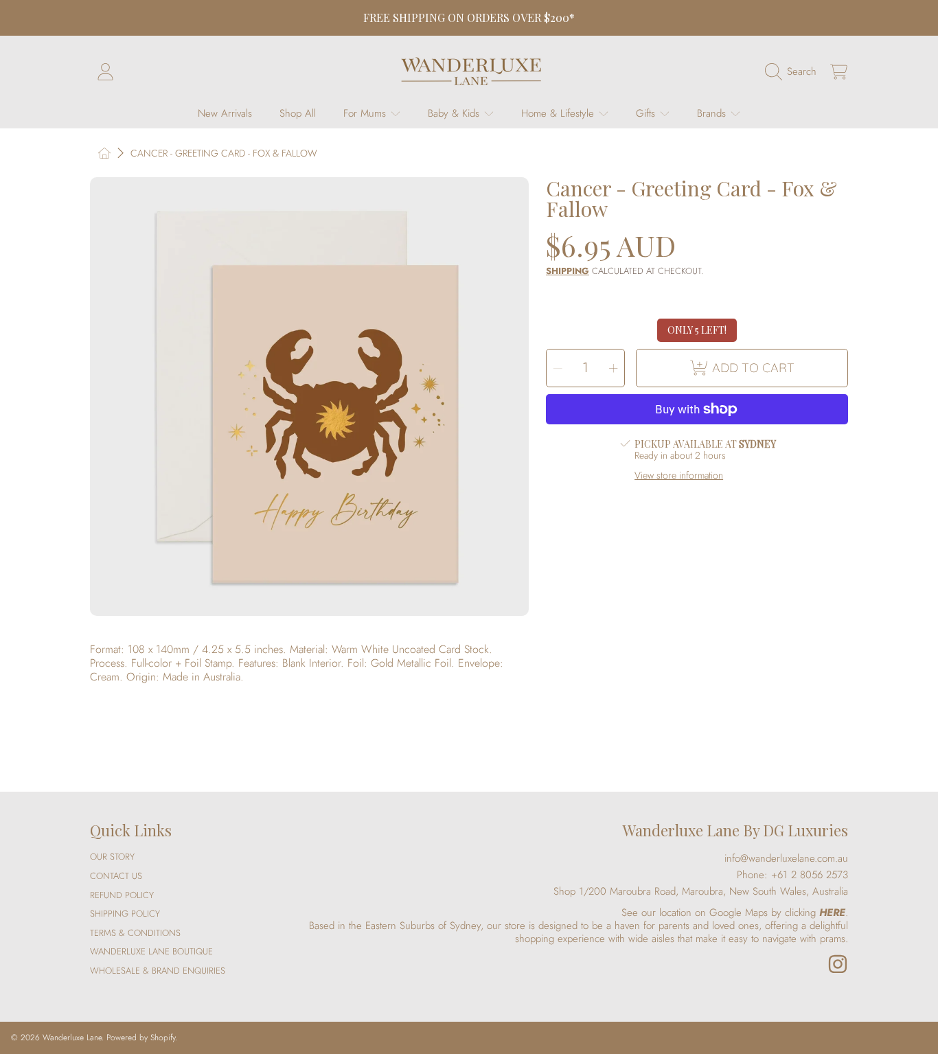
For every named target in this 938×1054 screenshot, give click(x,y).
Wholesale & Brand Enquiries (157, 970)
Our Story (112, 856)
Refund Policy (122, 895)
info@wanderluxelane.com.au (786, 858)
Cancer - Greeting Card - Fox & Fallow (223, 154)
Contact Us (116, 875)
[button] (794, 71)
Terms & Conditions (135, 932)
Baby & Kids (455, 113)
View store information (678, 476)
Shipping (567, 271)
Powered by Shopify (140, 1037)
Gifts (647, 113)
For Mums (366, 113)
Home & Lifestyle (559, 113)
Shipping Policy (125, 913)
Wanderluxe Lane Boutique (151, 951)
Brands (713, 113)
